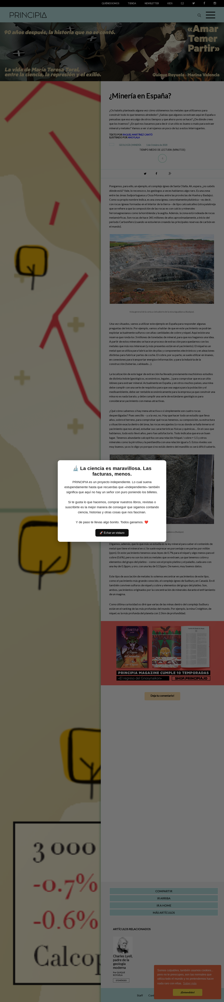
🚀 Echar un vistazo (112, 532)
